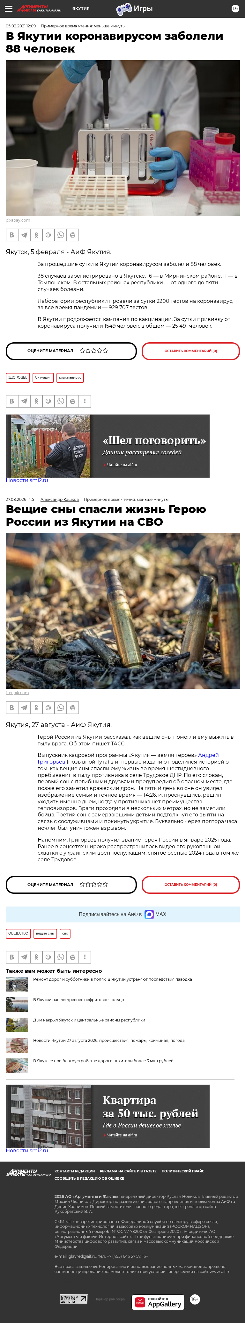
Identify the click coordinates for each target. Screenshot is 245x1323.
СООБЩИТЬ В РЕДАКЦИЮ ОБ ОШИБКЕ (89, 1179)
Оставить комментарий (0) (191, 351)
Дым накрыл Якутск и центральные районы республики (89, 1020)
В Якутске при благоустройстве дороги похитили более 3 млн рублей (103, 1060)
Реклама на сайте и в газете (128, 1171)
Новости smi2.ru (27, 480)
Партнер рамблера (109, 1299)
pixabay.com (18, 220)
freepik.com (17, 692)
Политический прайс (183, 1171)
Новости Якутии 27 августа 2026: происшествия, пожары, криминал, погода (109, 1040)
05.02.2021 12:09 (21, 26)
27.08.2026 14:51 (20, 499)
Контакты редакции (75, 1171)
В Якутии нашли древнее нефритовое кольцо (78, 999)
